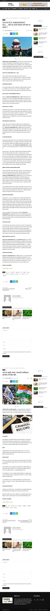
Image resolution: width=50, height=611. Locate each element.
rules (27, 273)
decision (7, 273)
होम (3, 8)
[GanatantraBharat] (3, 30)
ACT (9, 272)
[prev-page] (3, 322)
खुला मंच (9, 8)
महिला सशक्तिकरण (14, 8)
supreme (4, 275)
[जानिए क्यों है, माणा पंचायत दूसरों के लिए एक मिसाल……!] (36, 42)
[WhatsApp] (17, 33)
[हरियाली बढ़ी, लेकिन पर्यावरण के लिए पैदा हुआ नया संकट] (27, 313)
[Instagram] (37, 600)
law (20, 273)
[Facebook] (11, 33)
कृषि (29, 8)
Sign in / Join (4, 0)
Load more (40, 46)
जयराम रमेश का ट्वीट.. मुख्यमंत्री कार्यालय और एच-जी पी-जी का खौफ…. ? (17, 318)
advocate (12, 272)
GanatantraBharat (8, 30)
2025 (6, 272)
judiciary (16, 273)
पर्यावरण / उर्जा (26, 8)
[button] (46, 8)
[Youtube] (43, 600)
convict (28, 272)
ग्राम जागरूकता (20, 8)
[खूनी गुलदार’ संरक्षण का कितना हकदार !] (7, 313)
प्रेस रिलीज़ (33, 8)
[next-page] (5, 322)
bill (21, 272)
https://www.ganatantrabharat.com (17, 297)
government (12, 273)
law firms (23, 273)
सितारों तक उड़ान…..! (28, 288)
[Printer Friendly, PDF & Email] (7, 268)
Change (24, 272)
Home (3, 18)
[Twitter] (14, 33)
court (4, 273)
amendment (18, 272)
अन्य (36, 8)
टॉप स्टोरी (6, 8)
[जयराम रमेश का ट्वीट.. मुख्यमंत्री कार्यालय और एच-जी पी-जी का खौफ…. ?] (17, 313)
